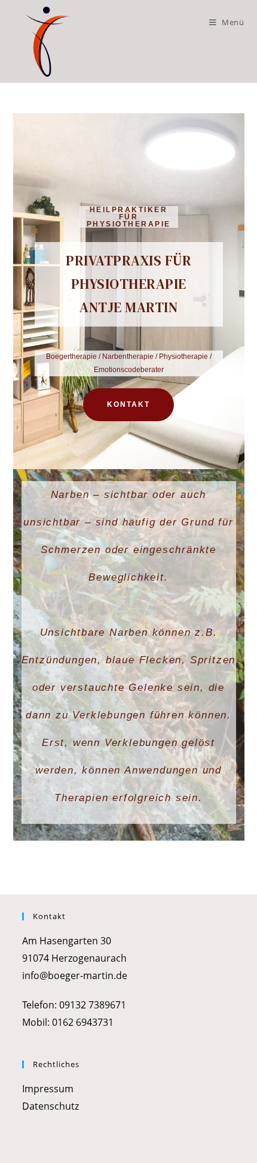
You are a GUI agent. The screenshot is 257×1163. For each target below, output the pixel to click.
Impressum (48, 1088)
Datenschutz (50, 1106)
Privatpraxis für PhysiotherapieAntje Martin (128, 284)
